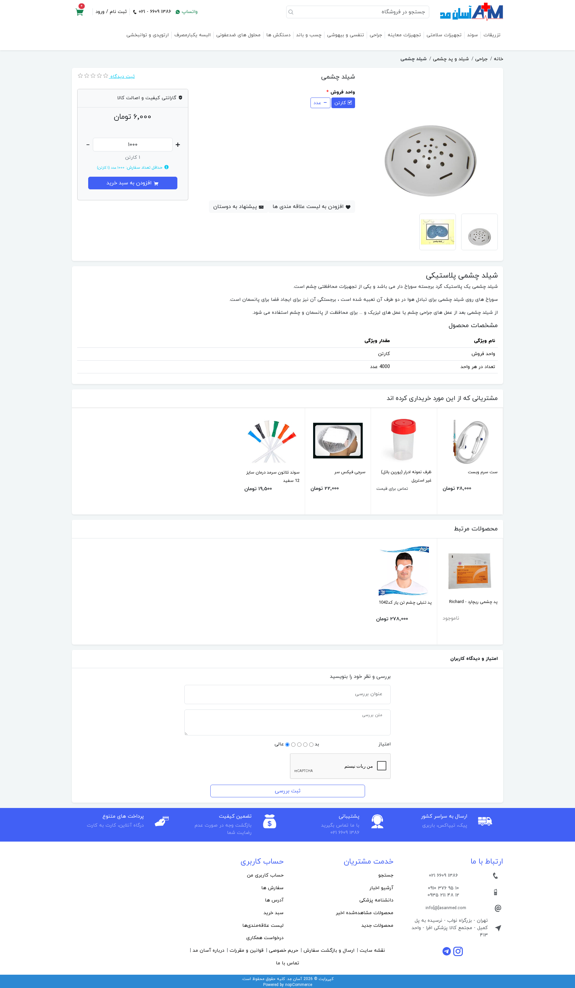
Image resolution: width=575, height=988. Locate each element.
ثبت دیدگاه (122, 76)
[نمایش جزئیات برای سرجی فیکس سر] (338, 440)
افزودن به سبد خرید (129, 183)
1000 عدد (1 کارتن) (110, 167)
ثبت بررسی (287, 791)
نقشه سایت (372, 950)
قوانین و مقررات (247, 950)
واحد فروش (342, 92)
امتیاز (384, 744)
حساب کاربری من (265, 875)
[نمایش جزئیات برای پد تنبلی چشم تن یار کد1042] (404, 570)
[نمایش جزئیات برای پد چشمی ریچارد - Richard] (470, 570)
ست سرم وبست (482, 472)
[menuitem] (342, 875)
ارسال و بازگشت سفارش (328, 950)
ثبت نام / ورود (111, 11)
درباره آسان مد (208, 950)
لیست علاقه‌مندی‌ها (263, 925)
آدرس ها (274, 900)
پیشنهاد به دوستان (236, 206)
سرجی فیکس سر (349, 472)
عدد (317, 103)
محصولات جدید (377, 925)
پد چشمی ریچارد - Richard (473, 602)
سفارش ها (272, 888)
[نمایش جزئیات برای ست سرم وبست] (470, 440)
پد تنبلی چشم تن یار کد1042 (405, 603)
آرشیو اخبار (381, 888)
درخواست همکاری (265, 937)
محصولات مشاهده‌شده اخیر (364, 912)
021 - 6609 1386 (154, 11)
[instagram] (458, 951)
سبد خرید (274, 912)
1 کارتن (132, 157)
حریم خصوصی (283, 950)
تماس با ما (287, 963)
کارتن (340, 103)
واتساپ (189, 11)
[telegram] (447, 951)
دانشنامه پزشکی (376, 900)
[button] (79, 12)
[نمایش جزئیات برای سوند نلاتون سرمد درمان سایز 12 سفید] (272, 440)
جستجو (385, 875)
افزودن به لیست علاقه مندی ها (309, 206)
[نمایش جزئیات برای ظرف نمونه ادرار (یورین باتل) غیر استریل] (404, 440)
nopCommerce (298, 985)
